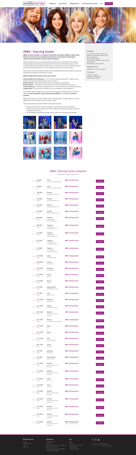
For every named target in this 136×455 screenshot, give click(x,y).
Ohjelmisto (52, 3)
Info (101, 3)
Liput (70, 441)
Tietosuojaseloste (74, 449)
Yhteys (25, 445)
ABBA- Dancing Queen (72, 180)
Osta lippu (109, 4)
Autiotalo (48, 443)
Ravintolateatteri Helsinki (89, 3)
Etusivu (25, 441)
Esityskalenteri (50, 441)
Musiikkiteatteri (74, 3)
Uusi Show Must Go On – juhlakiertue (56, 445)
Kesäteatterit (63, 3)
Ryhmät (71, 443)
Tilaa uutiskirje (73, 447)
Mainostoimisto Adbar (107, 446)
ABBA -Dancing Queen (52, 447)
